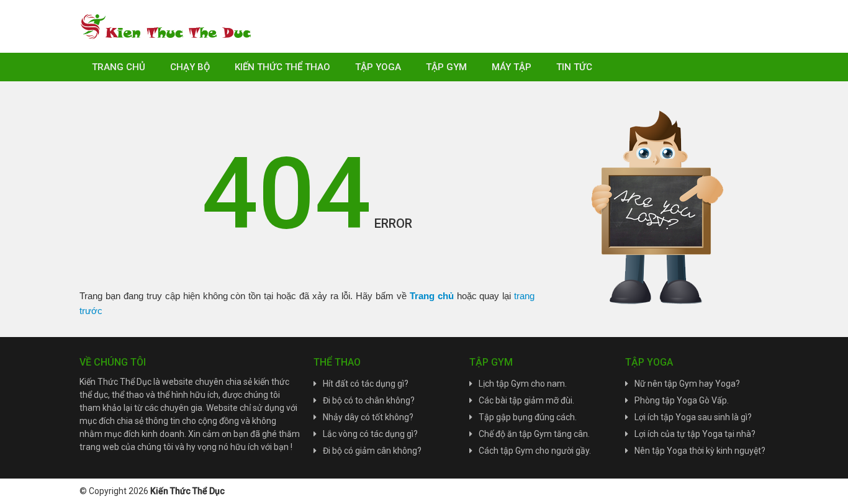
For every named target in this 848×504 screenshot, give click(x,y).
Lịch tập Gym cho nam (522, 384)
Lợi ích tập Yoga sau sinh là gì (690, 417)
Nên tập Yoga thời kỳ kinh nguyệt (697, 451)
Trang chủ (118, 67)
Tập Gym (446, 67)
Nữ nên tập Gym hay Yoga (685, 384)
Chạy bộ (190, 67)
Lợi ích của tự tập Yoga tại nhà (692, 434)
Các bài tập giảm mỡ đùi (525, 400)
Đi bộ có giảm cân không (370, 451)
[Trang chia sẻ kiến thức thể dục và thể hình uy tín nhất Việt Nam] (166, 25)
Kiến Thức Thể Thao (282, 67)
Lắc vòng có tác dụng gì (368, 434)
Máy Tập (511, 67)
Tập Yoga (378, 67)
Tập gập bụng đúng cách (527, 417)
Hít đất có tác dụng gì (363, 384)
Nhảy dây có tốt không (366, 417)
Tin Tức (574, 67)
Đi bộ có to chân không (366, 400)
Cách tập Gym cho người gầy (534, 451)
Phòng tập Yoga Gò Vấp (680, 400)
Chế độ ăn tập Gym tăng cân (533, 434)
